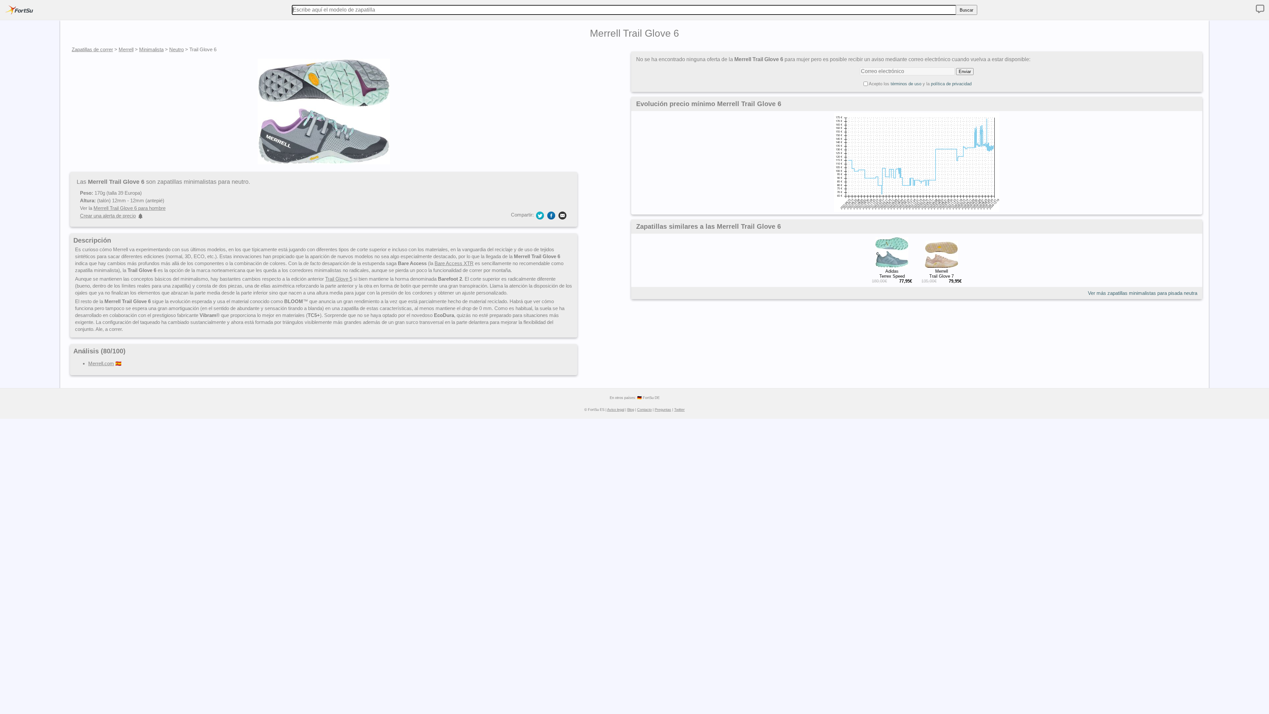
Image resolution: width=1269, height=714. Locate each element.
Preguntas (663, 410)
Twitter (679, 410)
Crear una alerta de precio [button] (108, 215)
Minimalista (151, 49)
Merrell (126, 49)
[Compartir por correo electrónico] (562, 215)
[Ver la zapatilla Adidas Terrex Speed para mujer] (891, 266)
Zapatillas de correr (92, 49)
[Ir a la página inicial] (19, 10)
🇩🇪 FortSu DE (648, 398)
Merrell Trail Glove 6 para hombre (130, 208)
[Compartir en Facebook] (551, 215)
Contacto (644, 410)
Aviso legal (615, 410)
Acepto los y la (920, 83)
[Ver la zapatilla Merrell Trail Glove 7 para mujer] (941, 266)
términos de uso (906, 83)
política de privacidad (951, 83)
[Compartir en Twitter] (540, 215)
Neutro (176, 49)
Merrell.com (101, 363)
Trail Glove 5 (338, 279)
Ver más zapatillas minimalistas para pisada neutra (1142, 293)
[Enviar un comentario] (1260, 9)
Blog (630, 410)
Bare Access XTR (454, 263)
